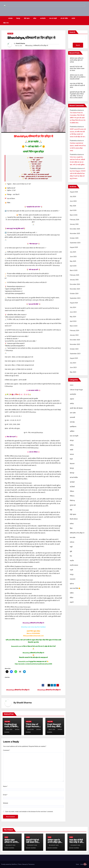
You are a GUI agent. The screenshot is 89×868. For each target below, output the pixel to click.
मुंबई (71, 551)
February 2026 (74, 219)
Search (72, 32)
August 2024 (74, 303)
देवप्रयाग (72, 463)
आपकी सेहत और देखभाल (76, 408)
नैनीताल (72, 491)
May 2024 (73, 316)
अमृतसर (72, 399)
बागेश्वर (72, 523)
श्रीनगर (72, 583)
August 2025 (74, 247)
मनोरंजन (72, 542)
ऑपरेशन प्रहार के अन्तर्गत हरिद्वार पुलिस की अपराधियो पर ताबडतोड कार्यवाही (77, 77)
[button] (83, 20)
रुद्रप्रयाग (72, 579)
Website (5, 803)
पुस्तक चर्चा (73, 505)
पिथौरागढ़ (72, 500)
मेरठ (71, 556)
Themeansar (31, 864)
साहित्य (72, 593)
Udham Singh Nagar (76, 389)
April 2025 (73, 266)
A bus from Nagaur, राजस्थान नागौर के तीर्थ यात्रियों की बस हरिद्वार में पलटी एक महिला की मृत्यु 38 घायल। (77, 173)
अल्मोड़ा (72, 403)
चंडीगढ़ (72, 445)
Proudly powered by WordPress (9, 864)
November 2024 (75, 289)
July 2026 (73, 196)
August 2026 (74, 192)
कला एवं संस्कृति (53, 18)
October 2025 (74, 238)
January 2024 (74, 335)
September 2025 (75, 242)
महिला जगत (6, 23)
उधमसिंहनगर (73, 426)
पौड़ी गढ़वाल (27, 18)
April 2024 (73, 321)
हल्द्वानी (71, 602)
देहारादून (18, 18)
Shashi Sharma (20, 43)
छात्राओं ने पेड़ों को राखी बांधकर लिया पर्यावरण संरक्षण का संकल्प (77, 68)
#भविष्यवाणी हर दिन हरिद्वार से (40, 45)
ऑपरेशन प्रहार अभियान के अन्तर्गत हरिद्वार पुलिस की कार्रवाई (76, 60)
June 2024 (73, 312)
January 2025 (74, 279)
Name (5, 786)
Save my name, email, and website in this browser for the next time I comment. (29, 811)
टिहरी (71, 459)
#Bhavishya (29, 45)
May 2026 (73, 205)
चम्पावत (72, 454)
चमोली (71, 449)
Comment (6, 750)
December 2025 (75, 229)
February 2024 (74, 330)
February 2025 (74, 275)
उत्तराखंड (10, 18)
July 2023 (73, 363)
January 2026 (74, 224)
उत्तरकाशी (72, 417)
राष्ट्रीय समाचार (74, 565)
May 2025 (73, 261)
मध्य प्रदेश (72, 537)
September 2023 (75, 353)
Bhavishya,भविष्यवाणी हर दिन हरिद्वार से (49, 690)
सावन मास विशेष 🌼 (75, 588)
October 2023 (74, 349)
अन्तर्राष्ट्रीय (43, 18)
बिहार (71, 528)
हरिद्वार (34, 18)
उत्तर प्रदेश (73, 413)
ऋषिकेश (72, 431)
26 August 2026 (11, 845)
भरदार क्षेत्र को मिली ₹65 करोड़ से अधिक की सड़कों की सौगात (77, 85)
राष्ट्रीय (73, 18)
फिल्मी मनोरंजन (74, 519)
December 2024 (75, 284)
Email (5, 794)
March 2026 (73, 215)
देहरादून (72, 468)
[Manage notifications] (85, 864)
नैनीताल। (72, 496)
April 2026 (73, 210)
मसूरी (71, 546)
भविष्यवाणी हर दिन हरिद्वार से (77, 533)
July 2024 (73, 307)
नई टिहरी (72, 482)
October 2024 (74, 293)
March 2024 (73, 326)
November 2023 (75, 344)
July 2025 (73, 252)
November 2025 (75, 233)
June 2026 (73, 201)
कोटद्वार (72, 440)
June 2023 (73, 367)
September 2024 (75, 298)
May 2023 (73, 372)
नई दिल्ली (72, 486)
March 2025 (73, 270)
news (71, 385)
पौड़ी (71, 510)
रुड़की (71, 570)
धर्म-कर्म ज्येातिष (64, 18)
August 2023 (74, 358)
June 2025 (73, 256)
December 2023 (75, 339)
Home (77, 864)
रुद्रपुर (71, 574)
